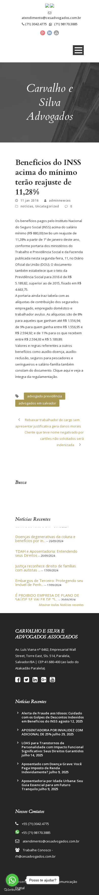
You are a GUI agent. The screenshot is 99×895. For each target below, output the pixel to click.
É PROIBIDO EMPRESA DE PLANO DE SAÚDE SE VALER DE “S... (47, 594)
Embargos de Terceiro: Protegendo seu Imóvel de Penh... (49, 580)
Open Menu (78, 50)
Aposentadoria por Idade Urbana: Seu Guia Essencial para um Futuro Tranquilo (52, 785)
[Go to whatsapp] (12, 880)
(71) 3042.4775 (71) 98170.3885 (50, 24)
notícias (27, 206)
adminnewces (60, 200)
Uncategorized (47, 206)
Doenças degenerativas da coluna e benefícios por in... (45, 536)
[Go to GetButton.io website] (12, 889)
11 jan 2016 (29, 200)
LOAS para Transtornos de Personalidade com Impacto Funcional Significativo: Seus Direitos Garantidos (53, 747)
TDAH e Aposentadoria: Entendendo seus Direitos (46, 550)
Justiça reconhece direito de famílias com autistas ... (45, 565)
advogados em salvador (37, 403)
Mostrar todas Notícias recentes (61, 604)
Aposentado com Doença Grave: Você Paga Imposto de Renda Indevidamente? (52, 768)
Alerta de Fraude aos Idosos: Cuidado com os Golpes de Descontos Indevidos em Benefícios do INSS (53, 717)
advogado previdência (44, 396)
